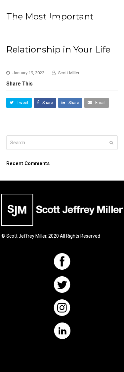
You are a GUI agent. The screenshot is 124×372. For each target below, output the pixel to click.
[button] (114, 21)
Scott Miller (68, 72)
